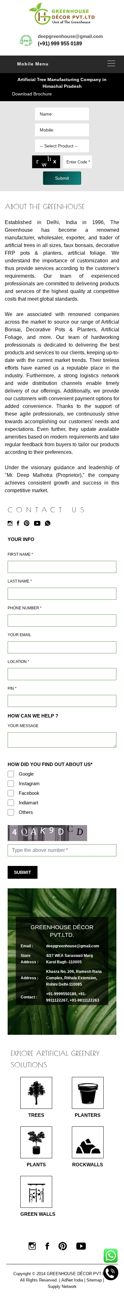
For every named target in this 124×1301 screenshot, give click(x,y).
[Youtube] (39, 523)
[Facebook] (20, 523)
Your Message (23, 726)
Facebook (29, 793)
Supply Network (62, 1286)
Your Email (19, 635)
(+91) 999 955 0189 (60, 43)
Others (26, 812)
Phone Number (25, 608)
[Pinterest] (28, 523)
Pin (12, 688)
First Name (20, 554)
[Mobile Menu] (111, 63)
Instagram (29, 783)
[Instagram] (12, 523)
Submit (22, 872)
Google (26, 774)
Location (18, 661)
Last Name (20, 581)
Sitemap (94, 1280)
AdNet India (72, 1280)
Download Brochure (32, 93)
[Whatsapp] (49, 523)
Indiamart (28, 802)
